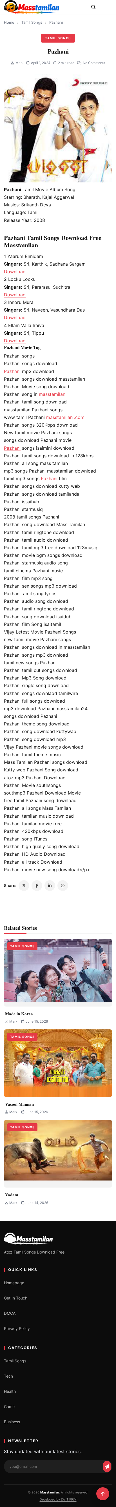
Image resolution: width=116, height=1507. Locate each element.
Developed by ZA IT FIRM (58, 1499)
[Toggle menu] (106, 7)
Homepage (14, 1282)
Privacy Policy (17, 1328)
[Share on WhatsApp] (62, 885)
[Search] (93, 7)
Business (12, 1421)
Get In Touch (15, 1298)
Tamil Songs (31, 22)
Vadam (11, 1195)
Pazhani (12, 371)
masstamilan (52, 394)
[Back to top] (102, 1493)
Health (10, 1391)
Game (9, 1406)
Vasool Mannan (19, 1104)
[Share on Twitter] (24, 885)
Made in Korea (19, 1013)
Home (9, 22)
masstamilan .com (65, 417)
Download (15, 271)
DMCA (9, 1313)
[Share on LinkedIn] (49, 885)
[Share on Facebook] (37, 885)
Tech (8, 1376)
